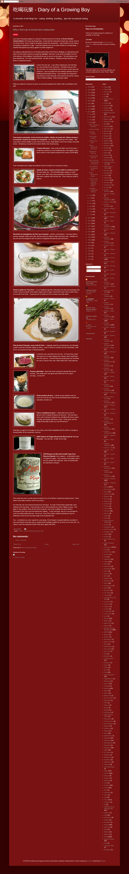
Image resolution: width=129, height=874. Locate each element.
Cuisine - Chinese (109, 233)
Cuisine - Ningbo (109, 372)
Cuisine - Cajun (109, 221)
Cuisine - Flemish (109, 253)
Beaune (106, 133)
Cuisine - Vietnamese (108, 475)
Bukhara (106, 155)
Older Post (75, 544)
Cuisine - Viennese (107, 471)
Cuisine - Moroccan (107, 369)
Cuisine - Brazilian (110, 212)
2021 (90, 101)
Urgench (107, 812)
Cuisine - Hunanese (107, 303)
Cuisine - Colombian (107, 242)
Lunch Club (107, 613)
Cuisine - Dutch (109, 245)
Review (106, 693)
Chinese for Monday (93, 152)
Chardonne (107, 160)
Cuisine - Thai (108, 450)
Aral (105, 94)
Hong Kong (36, 531)
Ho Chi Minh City (109, 539)
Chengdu (107, 170)
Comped (107, 180)
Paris (105, 672)
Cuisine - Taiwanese (107, 444)
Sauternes (107, 728)
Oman (106, 665)
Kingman (107, 578)
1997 (90, 251)
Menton (106, 625)
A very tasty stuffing (93, 137)
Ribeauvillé (107, 695)
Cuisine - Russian (109, 405)
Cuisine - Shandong (107, 418)
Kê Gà (106, 571)
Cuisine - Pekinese (107, 385)
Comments (91, 270)
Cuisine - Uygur (109, 458)
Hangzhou (107, 532)
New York (107, 651)
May (91, 203)
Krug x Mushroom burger (93, 174)
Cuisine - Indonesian (107, 315)
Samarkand (107, 719)
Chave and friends (91, 285)
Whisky (106, 832)
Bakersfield (107, 121)
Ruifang (106, 710)
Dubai (106, 492)
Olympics (107, 662)
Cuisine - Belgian (109, 208)
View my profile (20, 557)
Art (105, 96)
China (106, 175)
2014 (90, 223)
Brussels (107, 150)
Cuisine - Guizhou (109, 274)
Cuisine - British (109, 217)
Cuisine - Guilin (109, 270)
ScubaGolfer (90, 333)
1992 (90, 259)
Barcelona (107, 129)
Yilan (105, 843)
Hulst (105, 549)
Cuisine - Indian (109, 311)
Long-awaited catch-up (93, 156)
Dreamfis (89, 339)
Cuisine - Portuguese (107, 401)
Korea (106, 583)
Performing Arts (109, 674)
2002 (90, 248)
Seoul (106, 733)
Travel (106, 799)
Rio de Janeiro (108, 698)
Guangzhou (108, 527)
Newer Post (17, 544)
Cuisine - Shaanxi (109, 413)
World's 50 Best (109, 839)
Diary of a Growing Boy (94, 29)
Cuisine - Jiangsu (109, 327)
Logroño (106, 606)
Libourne (107, 604)
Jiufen (106, 564)
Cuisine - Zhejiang (110, 483)
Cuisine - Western (109, 479)
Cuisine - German (109, 266)
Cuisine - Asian (109, 202)
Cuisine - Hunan (109, 298)
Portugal (106, 686)
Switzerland (107, 762)
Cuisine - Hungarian (107, 307)
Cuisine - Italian (109, 319)
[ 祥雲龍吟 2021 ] (91, 319)
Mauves (106, 621)
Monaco (106, 637)
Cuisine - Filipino (109, 249)
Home (47, 544)
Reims (106, 690)
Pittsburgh (107, 681)
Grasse (106, 524)
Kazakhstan (108, 569)
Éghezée (107, 496)
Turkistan (107, 802)
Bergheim (107, 143)
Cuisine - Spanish (109, 435)
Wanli (106, 829)
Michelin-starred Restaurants (109, 629)
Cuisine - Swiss (109, 439)
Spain (106, 750)
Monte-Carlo (108, 642)
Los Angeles (108, 611)
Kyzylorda (107, 590)
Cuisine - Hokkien (109, 286)
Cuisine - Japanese (107, 324)
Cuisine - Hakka (109, 278)
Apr (91, 206)
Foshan (106, 506)
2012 (90, 229)
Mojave (106, 634)
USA (105, 815)
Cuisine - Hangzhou (107, 283)
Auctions (107, 105)
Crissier (106, 187)
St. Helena (107, 752)
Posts (90, 267)
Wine (42, 531)
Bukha (106, 153)
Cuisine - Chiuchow (107, 238)
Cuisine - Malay (109, 348)
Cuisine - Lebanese (107, 340)
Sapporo (107, 726)
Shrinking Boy (108, 743)
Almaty (106, 87)
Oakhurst (107, 656)
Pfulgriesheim (108, 678)
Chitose (106, 178)
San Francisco (108, 721)
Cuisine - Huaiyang (107, 295)
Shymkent (107, 745)
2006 (90, 245)
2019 (90, 106)
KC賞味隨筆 (90, 299)
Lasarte (106, 595)
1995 (90, 254)
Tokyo (106, 787)
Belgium (106, 141)
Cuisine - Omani (109, 380)
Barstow (106, 131)
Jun (91, 200)
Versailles (107, 822)
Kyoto (106, 588)
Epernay (106, 501)
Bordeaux (107, 145)
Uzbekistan (107, 817)
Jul (91, 198)
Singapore (107, 747)
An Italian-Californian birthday (93, 190)
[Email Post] (25, 529)
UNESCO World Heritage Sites (109, 807)
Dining (31, 531)
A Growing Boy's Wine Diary (92, 282)
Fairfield (106, 504)
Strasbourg (107, 757)
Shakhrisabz (108, 735)
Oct (91, 120)
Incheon (106, 554)
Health (106, 534)
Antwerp (106, 92)
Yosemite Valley (109, 845)
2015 (90, 220)
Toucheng (107, 792)
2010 (90, 234)
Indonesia (107, 559)
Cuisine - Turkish (109, 454)
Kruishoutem (108, 585)
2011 (89, 231)
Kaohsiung (107, 566)
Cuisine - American (107, 190)
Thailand (107, 785)
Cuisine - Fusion (109, 261)
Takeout (106, 775)
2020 (90, 103)
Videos (106, 824)
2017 (90, 112)
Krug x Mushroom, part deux (93, 147)
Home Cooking (109, 543)
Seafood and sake (93, 141)
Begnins (106, 136)
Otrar (105, 670)
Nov (91, 117)
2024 (90, 92)
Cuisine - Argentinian (107, 198)
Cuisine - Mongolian (107, 365)
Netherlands (108, 646)
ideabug (89, 861)
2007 (90, 242)
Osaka (106, 667)
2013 (90, 226)
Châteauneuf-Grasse (108, 167)
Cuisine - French (23, 531)
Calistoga (107, 157)
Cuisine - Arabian (109, 194)
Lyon (105, 616)
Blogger (103, 861)
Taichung (107, 764)
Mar (91, 209)
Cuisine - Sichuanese (108, 428)
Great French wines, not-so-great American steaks (93, 182)
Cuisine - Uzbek (109, 462)
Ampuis (106, 89)
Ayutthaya (107, 110)
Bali (105, 124)
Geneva (106, 513)
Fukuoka (107, 511)
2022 (90, 98)
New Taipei (107, 649)
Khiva (106, 576)
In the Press (108, 552)
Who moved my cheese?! (94, 125)
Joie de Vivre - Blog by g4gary (91, 308)
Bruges (106, 148)
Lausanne (107, 601)
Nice (105, 654)
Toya (105, 797)
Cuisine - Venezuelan (108, 467)
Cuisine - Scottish (109, 409)
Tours (106, 795)
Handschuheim (109, 529)
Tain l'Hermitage (109, 767)
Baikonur (107, 119)
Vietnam (106, 827)
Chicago (106, 173)
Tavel (105, 783)
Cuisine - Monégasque (108, 361)
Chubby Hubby (91, 290)
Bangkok (107, 126)
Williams (106, 834)
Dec (91, 114)
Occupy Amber (108, 658)
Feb (91, 211)
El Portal (106, 499)
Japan (106, 561)
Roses (106, 707)
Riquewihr (107, 700)
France (106, 508)
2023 (90, 95)
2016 (90, 218)
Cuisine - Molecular (107, 356)
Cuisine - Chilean (109, 229)
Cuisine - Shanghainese (108, 422)
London (106, 609)
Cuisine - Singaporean (108, 432)
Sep (91, 122)
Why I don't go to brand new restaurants (34, 29)
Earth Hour (107, 494)
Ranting (106, 688)
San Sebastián (108, 723)
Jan (91, 214)
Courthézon (108, 185)
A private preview (92, 133)
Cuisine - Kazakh (109, 331)
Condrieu (107, 182)
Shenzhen (107, 740)
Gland (106, 518)
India (105, 557)
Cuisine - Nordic (109, 376)
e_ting (88, 325)
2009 (90, 237)
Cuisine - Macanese (107, 344)
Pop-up (106, 683)
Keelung (106, 573)
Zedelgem (107, 850)
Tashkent (107, 780)
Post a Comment (21, 540)
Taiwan (106, 773)
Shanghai (107, 738)
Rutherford (107, 712)
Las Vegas (107, 593)
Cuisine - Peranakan (107, 389)
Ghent (106, 516)
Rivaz (106, 702)
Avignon (106, 108)
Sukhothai (107, 759)
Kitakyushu (107, 581)
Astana (106, 103)
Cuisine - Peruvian (110, 392)
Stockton (107, 755)
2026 (90, 87)
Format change (94, 129)
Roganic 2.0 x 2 (90, 311)
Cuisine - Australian (107, 205)
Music (106, 644)
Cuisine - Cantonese (107, 225)
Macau (106, 618)
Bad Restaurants (109, 112)
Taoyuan (107, 778)
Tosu (105, 790)
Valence (106, 820)
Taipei (106, 771)
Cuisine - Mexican (109, 352)
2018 (90, 109)
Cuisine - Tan (108, 447)
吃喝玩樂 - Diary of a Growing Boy (51, 9)
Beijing (106, 138)
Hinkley (106, 536)
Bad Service (108, 117)
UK (105, 804)
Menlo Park (107, 623)
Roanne (106, 705)
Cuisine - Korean (109, 335)
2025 (90, 90)
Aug (91, 195)
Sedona (106, 731)
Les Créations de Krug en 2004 (93, 168)
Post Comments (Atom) (29, 547)
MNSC (106, 632)
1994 (90, 256)
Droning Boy (108, 489)
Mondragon (107, 639)
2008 (90, 240)
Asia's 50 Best (108, 99)
